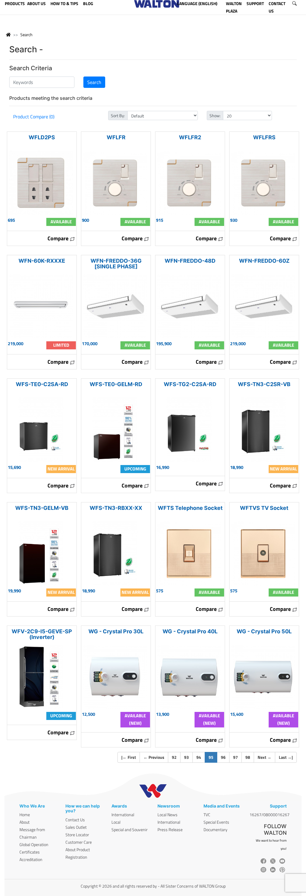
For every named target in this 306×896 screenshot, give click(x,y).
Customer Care (78, 842)
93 (186, 757)
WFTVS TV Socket (264, 508)
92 (174, 757)
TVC (207, 814)
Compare (59, 238)
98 (247, 757)
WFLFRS (264, 137)
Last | (286, 757)
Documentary (215, 829)
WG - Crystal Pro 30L (115, 631)
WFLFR (116, 137)
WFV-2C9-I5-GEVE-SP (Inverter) (42, 634)
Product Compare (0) (33, 116)
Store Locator (77, 834)
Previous (153, 757)
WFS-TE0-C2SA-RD (42, 384)
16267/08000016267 (270, 814)
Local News (167, 814)
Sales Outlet (76, 827)
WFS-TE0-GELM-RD (116, 384)
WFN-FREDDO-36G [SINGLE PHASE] (116, 264)
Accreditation (30, 859)
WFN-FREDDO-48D (190, 261)
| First (128, 757)
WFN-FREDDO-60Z (264, 261)
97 (235, 757)
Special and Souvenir (129, 829)
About (24, 822)
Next (264, 757)
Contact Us (75, 820)
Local (115, 822)
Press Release (170, 829)
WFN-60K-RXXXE (42, 261)
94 (198, 757)
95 (213, 757)
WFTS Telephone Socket (190, 508)
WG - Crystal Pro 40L (190, 631)
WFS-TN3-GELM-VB (41, 508)
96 (223, 757)
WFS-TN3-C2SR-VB (264, 384)
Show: (215, 115)
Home (24, 814)
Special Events (216, 822)
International (122, 814)
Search (26, 34)
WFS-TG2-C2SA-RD (190, 384)
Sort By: (118, 115)
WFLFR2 (190, 137)
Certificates (29, 852)
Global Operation (33, 844)
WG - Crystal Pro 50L (264, 631)
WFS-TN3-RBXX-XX (116, 508)
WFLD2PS (42, 137)
